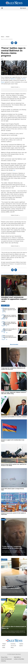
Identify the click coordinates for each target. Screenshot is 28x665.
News (2, 36)
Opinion (21, 643)
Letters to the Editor (19, 659)
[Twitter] (16, 43)
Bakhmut (13, 78)
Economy (13, 643)
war (14, 170)
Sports (21, 645)
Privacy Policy (4, 657)
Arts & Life (13, 645)
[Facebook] (12, 43)
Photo (12, 647)
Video (3, 647)
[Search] (21, 8)
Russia (2, 82)
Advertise (3, 660)
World (7, 36)
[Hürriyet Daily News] (14, 3)
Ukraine (24, 78)
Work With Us (17, 657)
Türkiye (4, 643)
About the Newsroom (6, 659)
